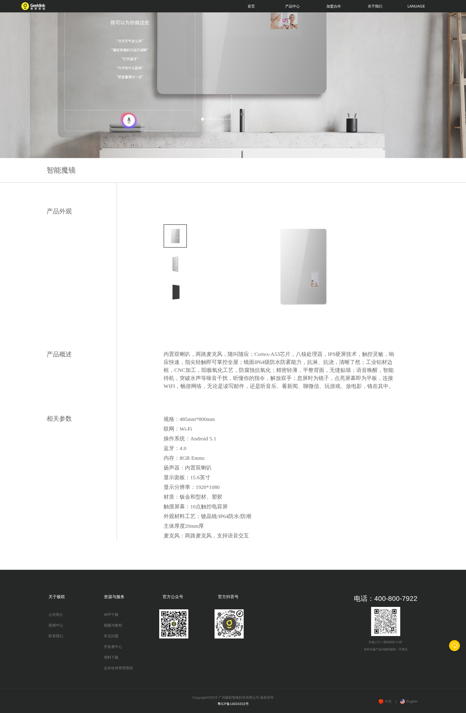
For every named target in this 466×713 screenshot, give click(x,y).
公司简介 (56, 614)
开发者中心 (113, 647)
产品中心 (292, 6)
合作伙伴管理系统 (118, 668)
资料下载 (111, 657)
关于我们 (375, 6)
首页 (251, 6)
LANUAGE (416, 6)
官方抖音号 (228, 597)
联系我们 (56, 636)
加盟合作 (333, 6)
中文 (388, 701)
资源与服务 (114, 597)
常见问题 (111, 636)
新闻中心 (56, 625)
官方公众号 (173, 597)
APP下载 (111, 614)
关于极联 (57, 597)
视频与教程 (113, 625)
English (411, 701)
